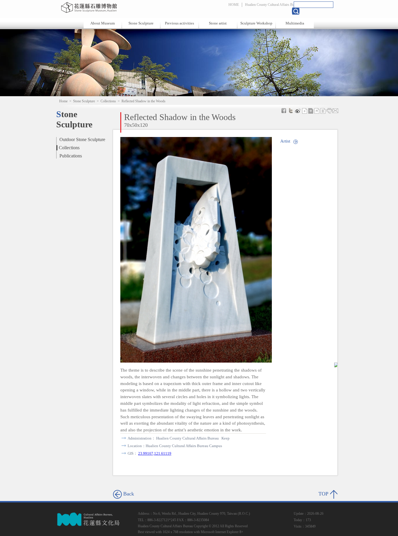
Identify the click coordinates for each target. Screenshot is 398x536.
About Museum (102, 23)
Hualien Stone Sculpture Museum (121, 7)
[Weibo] (298, 111)
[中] (311, 111)
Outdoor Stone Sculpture (82, 139)
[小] (305, 111)
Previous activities (179, 23)
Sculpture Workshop (256, 23)
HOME (233, 5)
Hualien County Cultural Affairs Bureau (272, 5)
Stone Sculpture (141, 23)
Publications (70, 155)
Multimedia (295, 23)
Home (63, 101)
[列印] (329, 111)
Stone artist (218, 23)
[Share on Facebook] (284, 111)
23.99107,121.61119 (154, 453)
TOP (323, 494)
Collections (108, 101)
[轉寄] (335, 111)
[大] (317, 111)
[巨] (323, 111)
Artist (285, 140)
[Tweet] (291, 111)
